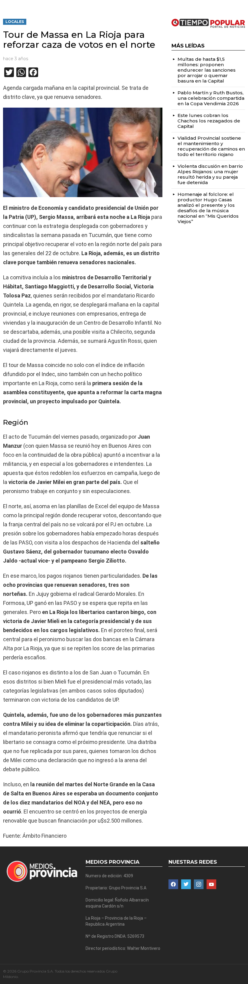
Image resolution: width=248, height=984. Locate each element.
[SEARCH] (242, 5)
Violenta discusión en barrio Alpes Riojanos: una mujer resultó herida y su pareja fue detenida (210, 174)
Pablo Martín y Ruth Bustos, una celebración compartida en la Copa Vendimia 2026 (211, 98)
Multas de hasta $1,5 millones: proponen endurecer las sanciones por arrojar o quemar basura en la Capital (207, 70)
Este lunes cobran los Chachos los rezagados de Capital (209, 120)
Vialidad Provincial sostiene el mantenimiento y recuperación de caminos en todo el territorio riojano (211, 146)
